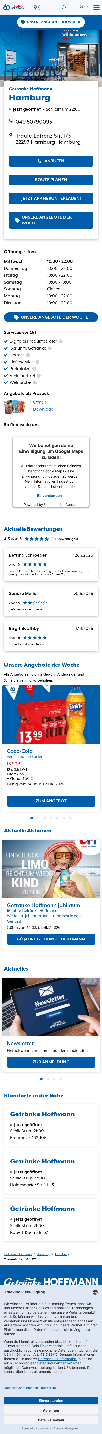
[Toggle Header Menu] (96, 7)
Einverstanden (49, 495)
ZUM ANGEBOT (51, 801)
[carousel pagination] (31, 818)
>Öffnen (38, 402)
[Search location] (53, 7)
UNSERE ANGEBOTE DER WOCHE (54, 22)
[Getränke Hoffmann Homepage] (51, 1282)
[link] (51, 139)
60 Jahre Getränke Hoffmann (51, 939)
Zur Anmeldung (51, 1061)
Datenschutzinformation (57, 486)
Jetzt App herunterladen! (51, 198)
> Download (42, 409)
